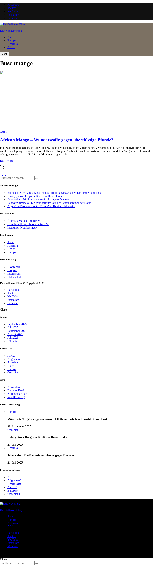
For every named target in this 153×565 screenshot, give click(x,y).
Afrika (11, 47)
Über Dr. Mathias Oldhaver (23, 220)
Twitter (11, 8)
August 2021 (15, 334)
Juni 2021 (13, 340)
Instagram (13, 14)
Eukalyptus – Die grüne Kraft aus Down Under (35, 196)
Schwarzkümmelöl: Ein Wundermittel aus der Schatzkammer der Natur (49, 202)
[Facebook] (1, 174)
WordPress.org (16, 397)
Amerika (12, 43)
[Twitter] (4, 174)
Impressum (13, 273)
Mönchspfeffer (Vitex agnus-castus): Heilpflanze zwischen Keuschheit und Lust (54, 192)
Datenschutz (14, 277)
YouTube (12, 11)
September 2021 (17, 330)
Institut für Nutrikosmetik (22, 227)
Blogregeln (14, 266)
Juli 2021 (12, 337)
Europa (11, 40)
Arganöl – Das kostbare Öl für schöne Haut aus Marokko (41, 206)
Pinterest (12, 18)
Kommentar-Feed (17, 393)
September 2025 (17, 324)
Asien (10, 37)
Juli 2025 (12, 327)
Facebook (13, 4)
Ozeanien (13, 372)
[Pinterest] (7, 174)
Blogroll (12, 270)
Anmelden (13, 387)
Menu (4, 54)
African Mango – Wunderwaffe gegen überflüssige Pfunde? (56, 139)
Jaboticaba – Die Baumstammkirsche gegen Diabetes (38, 199)
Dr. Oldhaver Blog (11, 30)
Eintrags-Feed (15, 390)
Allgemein (13, 359)
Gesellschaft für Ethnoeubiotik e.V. (28, 224)
